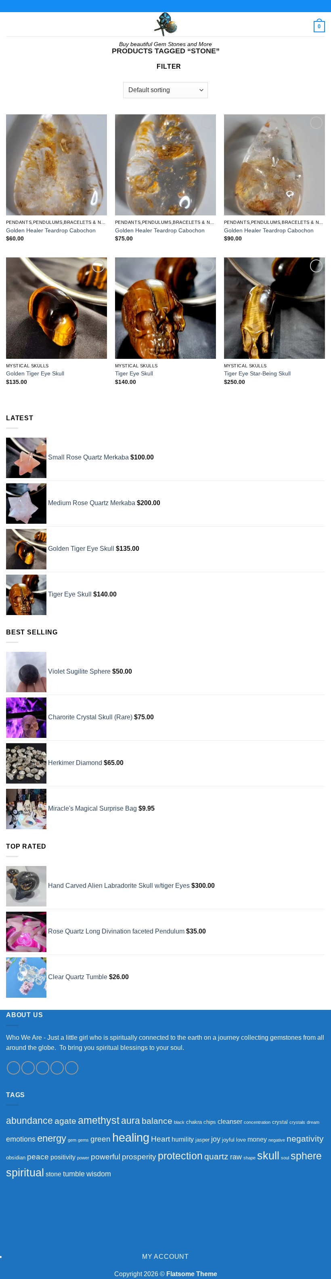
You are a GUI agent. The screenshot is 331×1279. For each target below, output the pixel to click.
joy (215, 1139)
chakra (194, 1122)
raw (236, 1157)
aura (130, 1121)
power (83, 1157)
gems (83, 1140)
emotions (21, 1139)
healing (130, 1137)
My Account (165, 1256)
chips (209, 1122)
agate (65, 1120)
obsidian (15, 1158)
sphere (306, 1155)
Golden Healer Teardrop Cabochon (51, 230)
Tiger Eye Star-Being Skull (257, 373)
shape (249, 1157)
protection (180, 1155)
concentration (257, 1122)
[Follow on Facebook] (13, 1068)
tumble (74, 1174)
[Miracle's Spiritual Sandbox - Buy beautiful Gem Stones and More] (165, 24)
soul (285, 1157)
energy (51, 1138)
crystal (280, 1122)
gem (72, 1140)
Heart (160, 1138)
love (241, 1140)
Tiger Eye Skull (134, 373)
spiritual (25, 1173)
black (179, 1122)
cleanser (230, 1121)
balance (157, 1120)
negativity (305, 1138)
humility (183, 1139)
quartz (216, 1156)
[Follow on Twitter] (42, 1068)
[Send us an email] (57, 1068)
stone (53, 1174)
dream (313, 1122)
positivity (62, 1157)
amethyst (98, 1120)
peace (38, 1156)
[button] (11, 24)
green (100, 1138)
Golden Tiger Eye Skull (35, 373)
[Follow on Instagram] (28, 1068)
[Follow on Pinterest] (71, 1068)
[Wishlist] (98, 122)
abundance (29, 1121)
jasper (202, 1140)
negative (276, 1140)
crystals (297, 1122)
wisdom (98, 1174)
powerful (105, 1156)
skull (268, 1156)
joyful (228, 1140)
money (257, 1139)
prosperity (139, 1156)
